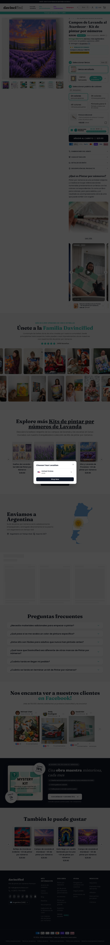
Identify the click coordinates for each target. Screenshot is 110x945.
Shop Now (55, 479)
